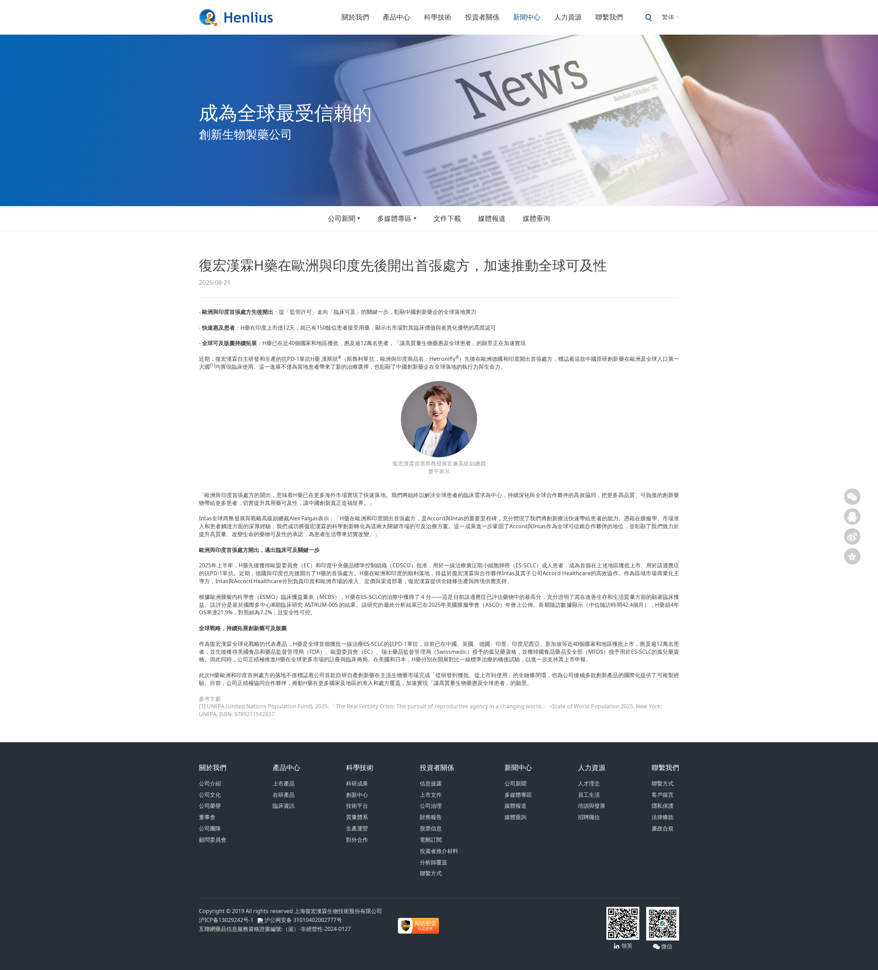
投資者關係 (482, 17)
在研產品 (284, 795)
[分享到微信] (852, 496)
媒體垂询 (536, 218)
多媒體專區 (394, 218)
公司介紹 (210, 783)
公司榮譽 (210, 805)
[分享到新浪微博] (852, 536)
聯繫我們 (609, 17)
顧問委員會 (212, 839)
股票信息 (431, 828)
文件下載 (447, 218)
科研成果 (357, 783)
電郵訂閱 (431, 839)
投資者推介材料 (439, 851)
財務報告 (431, 817)
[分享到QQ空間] (852, 556)
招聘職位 (589, 817)
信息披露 (431, 783)
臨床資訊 (284, 805)
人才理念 (589, 783)
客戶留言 (663, 795)
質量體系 (357, 817)
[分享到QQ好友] (852, 516)
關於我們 (355, 17)
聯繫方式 (431, 873)
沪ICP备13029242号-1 (227, 920)
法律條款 (663, 817)
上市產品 (284, 783)
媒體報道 (492, 218)
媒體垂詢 (515, 817)
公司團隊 (210, 828)
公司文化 (210, 795)
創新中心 (357, 795)
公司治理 (431, 805)
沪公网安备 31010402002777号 (302, 920)
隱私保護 (663, 805)
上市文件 (431, 795)
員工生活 (589, 795)
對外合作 (357, 839)
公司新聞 (341, 218)
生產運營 (357, 828)
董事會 (207, 817)
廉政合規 (663, 828)
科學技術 (437, 17)
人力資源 (568, 17)
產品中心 (396, 17)
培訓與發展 (591, 805)
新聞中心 (527, 17)
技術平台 (357, 805)
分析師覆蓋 (433, 862)
